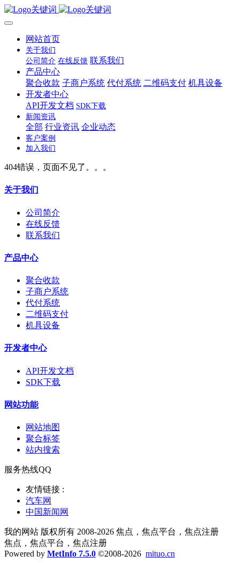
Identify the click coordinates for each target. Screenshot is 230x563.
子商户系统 (47, 291)
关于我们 (21, 189)
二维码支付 (47, 313)
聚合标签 (43, 438)
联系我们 (43, 235)
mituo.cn (160, 553)
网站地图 (43, 427)
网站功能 (21, 404)
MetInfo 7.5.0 (71, 553)
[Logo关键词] (115, 10)
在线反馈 (43, 223)
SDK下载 (43, 382)
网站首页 (43, 38)
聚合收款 (43, 280)
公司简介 (43, 212)
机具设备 (43, 325)
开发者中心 (25, 347)
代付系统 (43, 302)
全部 (34, 126)
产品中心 (21, 257)
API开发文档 (50, 370)
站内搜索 (43, 449)
